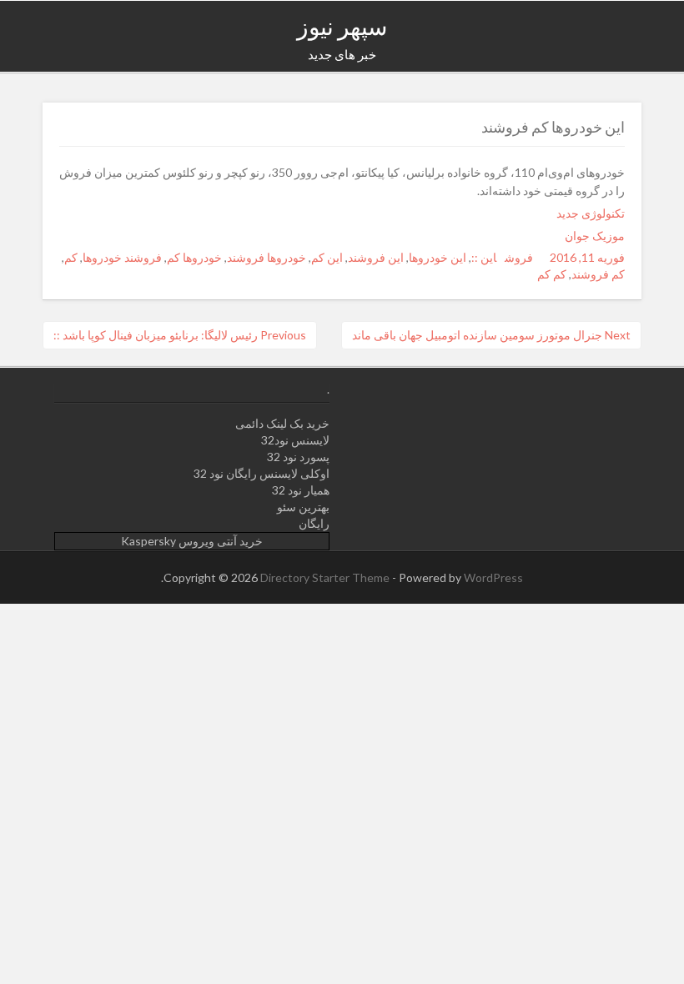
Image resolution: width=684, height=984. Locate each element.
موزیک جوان (595, 235)
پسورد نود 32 (298, 456)
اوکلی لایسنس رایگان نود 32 (261, 473)
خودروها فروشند (266, 257)
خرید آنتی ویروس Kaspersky (192, 541)
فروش (519, 257)
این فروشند (376, 257)
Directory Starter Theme (326, 577)
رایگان (314, 523)
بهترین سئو (303, 507)
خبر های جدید (342, 54)
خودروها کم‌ (194, 257)
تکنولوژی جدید (590, 213)
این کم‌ (327, 257)
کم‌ (71, 257)
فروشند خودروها (122, 257)
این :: (483, 257)
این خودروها (437, 257)
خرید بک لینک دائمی (282, 423)
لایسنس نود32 (295, 440)
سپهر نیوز (342, 26)
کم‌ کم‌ (551, 274)
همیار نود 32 (300, 490)
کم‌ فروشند (598, 274)
